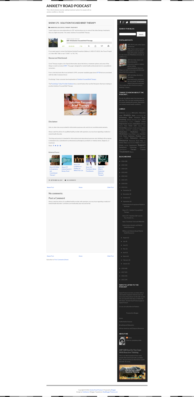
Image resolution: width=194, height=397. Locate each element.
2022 (123, 176)
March (125, 256)
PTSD (126, 138)
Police (144, 136)
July (124, 241)
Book (130, 117)
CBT (144, 119)
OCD (120, 136)
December (126, 190)
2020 (123, 183)
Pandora (136, 306)
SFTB (98, 72)
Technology (133, 147)
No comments (71, 180)
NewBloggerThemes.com (110, 392)
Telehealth (143, 147)
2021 (123, 180)
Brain (144, 117)
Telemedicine (123, 149)
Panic (125, 136)
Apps (133, 115)
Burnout (134, 119)
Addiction (122, 113)
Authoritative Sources (125, 321)
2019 (123, 187)
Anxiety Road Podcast (68, 6)
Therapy (67, 27)
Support (142, 145)
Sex (145, 140)
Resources (132, 141)
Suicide (126, 145)
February (126, 260)
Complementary (123, 121)
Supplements (133, 145)
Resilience (143, 138)
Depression (123, 124)
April (124, 252)
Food (130, 126)
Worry (132, 152)
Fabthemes (86, 392)
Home (80, 187)
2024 (123, 168)
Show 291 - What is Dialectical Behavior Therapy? (101, 171)
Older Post (110, 187)
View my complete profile (133, 340)
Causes (139, 119)
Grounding (123, 128)
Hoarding (121, 130)
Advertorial (128, 113)
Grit (144, 125)
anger (121, 115)
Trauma (143, 149)
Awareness (53, 27)
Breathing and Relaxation (126, 325)
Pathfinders (131, 136)
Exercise (143, 124)
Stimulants (143, 142)
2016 (123, 276)
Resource (123, 140)
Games (140, 125)
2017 (123, 272)
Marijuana (143, 130)
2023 (123, 172)
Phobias (138, 136)
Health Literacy (137, 128)
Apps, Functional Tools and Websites (133, 221)
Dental (144, 121)
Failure (121, 125)
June (124, 245)
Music (134, 134)
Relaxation (134, 138)
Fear (125, 126)
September (126, 201)
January (125, 263)
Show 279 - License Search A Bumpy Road (66, 169)
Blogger (136, 313)
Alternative (142, 113)
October (125, 197)
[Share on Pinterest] (60, 145)
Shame (121, 142)
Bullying (129, 119)
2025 (123, 165)
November (126, 194)
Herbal (144, 128)
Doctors (130, 124)
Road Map (139, 141)
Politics (121, 138)
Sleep (125, 142)
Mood (130, 134)
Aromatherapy (139, 115)
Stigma (137, 142)
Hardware (129, 128)
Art (145, 115)
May (124, 249)
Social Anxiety (131, 142)
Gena (130, 338)
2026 (123, 161)
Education (61, 27)
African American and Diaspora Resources (131, 328)
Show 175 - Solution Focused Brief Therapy (72, 23)
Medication (123, 132)
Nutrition (143, 134)
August (125, 237)
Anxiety (127, 115)
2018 (123, 268)
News (138, 134)
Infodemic (128, 130)
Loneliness (135, 130)
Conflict (131, 121)
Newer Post (50, 187)
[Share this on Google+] (57, 145)
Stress (121, 145)
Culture (137, 121)
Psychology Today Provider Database (62, 84)
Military (143, 132)
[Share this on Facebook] (53, 145)
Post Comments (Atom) (61, 259)
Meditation (134, 132)
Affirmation (135, 113)
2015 (123, 279)
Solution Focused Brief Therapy (87, 79)
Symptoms (123, 147)
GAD (135, 126)
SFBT (65, 66)
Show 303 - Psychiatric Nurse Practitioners (91, 169)
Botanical (137, 117)
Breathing (122, 119)
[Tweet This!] (55, 145)
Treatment (74, 27)
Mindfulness (123, 134)
